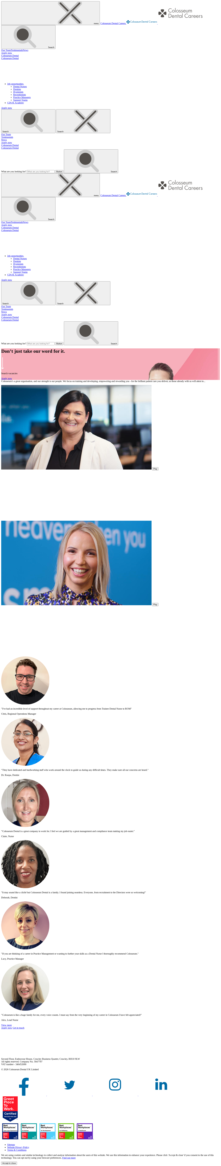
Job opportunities (15, 84)
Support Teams (20, 100)
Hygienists (18, 92)
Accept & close (9, 1163)
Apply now (6, 53)
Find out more (69, 1158)
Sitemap (11, 1144)
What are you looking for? (13, 171)
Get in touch (18, 1028)
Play (155, 469)
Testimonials (17, 50)
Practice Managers (22, 97)
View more (6, 1025)
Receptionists (19, 94)
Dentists (17, 89)
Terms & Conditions (16, 1150)
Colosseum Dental (10, 55)
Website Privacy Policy (18, 1147)
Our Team (6, 50)
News (25, 50)
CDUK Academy (15, 102)
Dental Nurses (20, 86)
